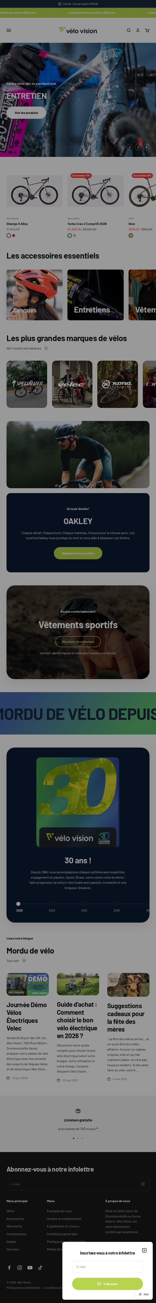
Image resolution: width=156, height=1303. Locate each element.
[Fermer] (144, 1250)
